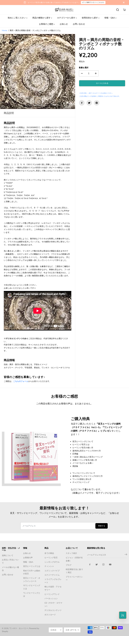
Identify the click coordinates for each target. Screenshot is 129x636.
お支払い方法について (10, 561)
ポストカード (50, 614)
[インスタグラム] (103, 564)
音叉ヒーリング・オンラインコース (31, 579)
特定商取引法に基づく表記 (74, 571)
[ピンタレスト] (96, 103)
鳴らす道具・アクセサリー (52, 588)
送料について (7, 555)
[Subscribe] (126, 555)
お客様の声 (28, 557)
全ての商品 (49, 553)
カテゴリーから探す (66, 17)
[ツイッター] (89, 103)
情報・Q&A (109, 17)
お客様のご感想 (46, 24)
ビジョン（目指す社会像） (74, 559)
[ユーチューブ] (110, 564)
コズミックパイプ (52, 570)
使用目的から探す (90, 17)
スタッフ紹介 (71, 553)
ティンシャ (49, 566)
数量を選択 (83, 67)
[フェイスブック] (82, 103)
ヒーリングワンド (52, 594)
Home (4, 30)
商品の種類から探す (41, 17)
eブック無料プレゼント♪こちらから (93, 2)
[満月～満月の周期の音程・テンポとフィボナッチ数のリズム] (37, 71)
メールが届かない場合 (10, 569)
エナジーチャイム (52, 575)
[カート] (124, 10)
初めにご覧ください (17, 17)
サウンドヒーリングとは (31, 587)
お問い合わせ (79, 24)
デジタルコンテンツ (52, 610)
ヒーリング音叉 (51, 557)
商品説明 (9, 113)
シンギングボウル (52, 562)
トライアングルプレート (52, 581)
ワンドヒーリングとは (31, 594)
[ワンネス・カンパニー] (64, 9)
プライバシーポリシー (74, 578)
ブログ (68, 565)
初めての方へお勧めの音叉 (31, 572)
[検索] (117, 10)
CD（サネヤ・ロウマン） (53, 604)
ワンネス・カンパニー (18, 628)
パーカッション (51, 598)
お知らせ (64, 24)
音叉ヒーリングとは (31, 566)
